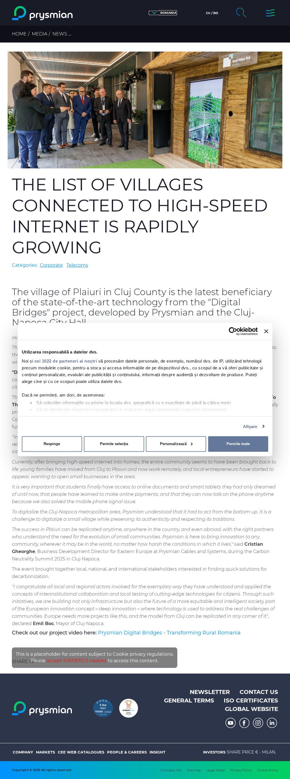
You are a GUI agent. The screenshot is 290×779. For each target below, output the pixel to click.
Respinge (52, 444)
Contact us (259, 692)
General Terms (189, 700)
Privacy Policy (240, 770)
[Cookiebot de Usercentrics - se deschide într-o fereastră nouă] (233, 331)
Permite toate (238, 444)
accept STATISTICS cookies (76, 660)
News (59, 34)
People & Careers (127, 752)
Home (19, 34)
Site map (194, 770)
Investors (214, 752)
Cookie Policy (267, 770)
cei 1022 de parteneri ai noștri (66, 360)
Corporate (51, 265)
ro (215, 13)
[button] (162, 12)
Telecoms (77, 265)
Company (23, 752)
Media (39, 34)
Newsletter (210, 692)
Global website (251, 709)
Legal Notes (215, 770)
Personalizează (173, 444)
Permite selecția (114, 444)
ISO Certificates (251, 700)
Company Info (171, 770)
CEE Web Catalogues (81, 752)
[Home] (43, 13)
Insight (157, 752)
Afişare (250, 426)
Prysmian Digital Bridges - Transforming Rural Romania (169, 633)
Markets (45, 752)
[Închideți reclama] (266, 331)
